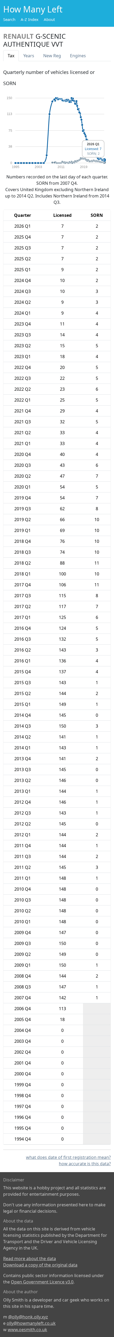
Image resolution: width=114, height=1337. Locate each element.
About (49, 19)
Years (28, 56)
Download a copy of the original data (40, 1265)
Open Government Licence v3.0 (42, 1282)
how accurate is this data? (85, 1164)
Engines (78, 56)
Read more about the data (29, 1258)
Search (9, 19)
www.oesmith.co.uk (27, 1329)
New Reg (52, 56)
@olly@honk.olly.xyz (28, 1317)
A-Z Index (29, 19)
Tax (11, 56)
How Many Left (33, 9)
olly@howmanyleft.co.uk (31, 1323)
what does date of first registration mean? (68, 1157)
